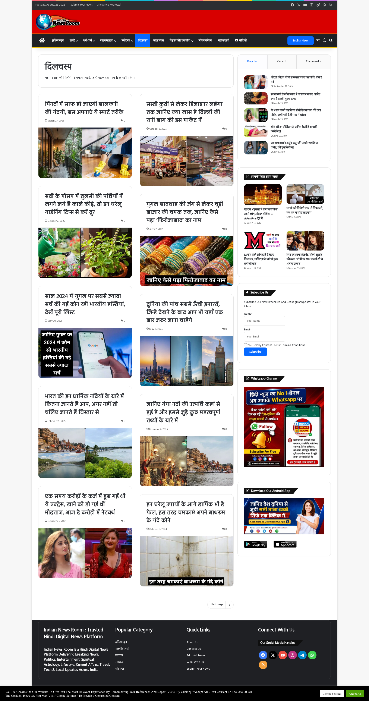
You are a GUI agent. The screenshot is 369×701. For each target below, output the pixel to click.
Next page (217, 604)
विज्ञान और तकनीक (180, 40)
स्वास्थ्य (119, 662)
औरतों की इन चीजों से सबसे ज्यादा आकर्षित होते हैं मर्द (296, 80)
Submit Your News (81, 5)
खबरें (72, 40)
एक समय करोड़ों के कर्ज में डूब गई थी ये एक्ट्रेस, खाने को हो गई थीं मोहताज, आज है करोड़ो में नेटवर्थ (85, 505)
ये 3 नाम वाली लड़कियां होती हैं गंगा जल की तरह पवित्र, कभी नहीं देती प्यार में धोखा (296, 112)
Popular (252, 61)
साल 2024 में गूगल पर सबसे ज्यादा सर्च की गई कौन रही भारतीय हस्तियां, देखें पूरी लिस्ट (85, 304)
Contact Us (194, 649)
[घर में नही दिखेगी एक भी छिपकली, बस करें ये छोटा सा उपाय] (305, 194)
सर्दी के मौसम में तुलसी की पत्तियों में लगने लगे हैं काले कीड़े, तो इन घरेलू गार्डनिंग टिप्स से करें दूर (84, 204)
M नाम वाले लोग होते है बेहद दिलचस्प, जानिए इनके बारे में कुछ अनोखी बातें (261, 259)
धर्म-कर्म (87, 40)
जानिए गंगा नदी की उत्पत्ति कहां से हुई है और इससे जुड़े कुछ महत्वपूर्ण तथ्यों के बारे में (183, 412)
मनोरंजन (126, 40)
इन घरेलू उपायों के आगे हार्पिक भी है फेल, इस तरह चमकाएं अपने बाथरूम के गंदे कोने (185, 513)
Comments (313, 61)
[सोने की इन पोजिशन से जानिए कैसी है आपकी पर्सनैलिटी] (256, 131)
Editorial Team (196, 655)
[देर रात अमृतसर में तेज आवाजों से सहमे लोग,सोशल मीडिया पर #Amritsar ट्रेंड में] (263, 194)
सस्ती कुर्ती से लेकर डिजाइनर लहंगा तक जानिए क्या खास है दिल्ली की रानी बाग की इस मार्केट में (184, 112)
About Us (192, 642)
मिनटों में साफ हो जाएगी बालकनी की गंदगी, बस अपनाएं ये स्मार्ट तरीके (84, 108)
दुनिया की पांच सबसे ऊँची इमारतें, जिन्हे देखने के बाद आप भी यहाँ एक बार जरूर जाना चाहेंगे (184, 313)
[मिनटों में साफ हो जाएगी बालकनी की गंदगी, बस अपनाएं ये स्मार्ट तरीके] (85, 153)
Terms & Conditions (293, 345)
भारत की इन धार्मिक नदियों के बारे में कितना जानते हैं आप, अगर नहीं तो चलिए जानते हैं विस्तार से (84, 405)
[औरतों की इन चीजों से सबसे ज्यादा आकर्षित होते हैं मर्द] (256, 82)
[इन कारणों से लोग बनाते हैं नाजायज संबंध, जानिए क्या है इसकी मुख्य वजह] (256, 98)
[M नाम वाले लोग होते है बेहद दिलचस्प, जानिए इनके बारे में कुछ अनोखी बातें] (263, 241)
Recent (282, 61)
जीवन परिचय (205, 40)
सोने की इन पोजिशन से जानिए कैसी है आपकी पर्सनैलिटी (294, 129)
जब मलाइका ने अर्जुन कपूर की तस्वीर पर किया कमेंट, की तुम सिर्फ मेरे (294, 145)
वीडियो (243, 40)
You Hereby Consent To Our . (276, 345)
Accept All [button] (355, 693)
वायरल (119, 655)
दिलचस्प (142, 40)
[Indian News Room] (58, 21)
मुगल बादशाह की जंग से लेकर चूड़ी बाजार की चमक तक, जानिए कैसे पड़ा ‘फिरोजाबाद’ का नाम (184, 212)
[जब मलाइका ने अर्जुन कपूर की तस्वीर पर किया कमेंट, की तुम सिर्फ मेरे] (256, 147)
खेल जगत (158, 40)
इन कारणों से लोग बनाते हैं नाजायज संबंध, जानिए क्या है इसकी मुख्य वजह (295, 96)
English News (300, 40)
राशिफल (119, 669)
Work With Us (195, 662)
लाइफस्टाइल (106, 40)
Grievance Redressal (109, 5)
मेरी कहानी (223, 40)
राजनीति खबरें (122, 649)
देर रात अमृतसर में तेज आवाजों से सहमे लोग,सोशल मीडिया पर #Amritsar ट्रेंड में (260, 214)
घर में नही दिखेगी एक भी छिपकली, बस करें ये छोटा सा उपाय (305, 210)
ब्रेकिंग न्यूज (58, 40)
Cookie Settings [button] (332, 693)
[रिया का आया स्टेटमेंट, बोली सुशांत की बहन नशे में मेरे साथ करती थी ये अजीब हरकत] (305, 241)
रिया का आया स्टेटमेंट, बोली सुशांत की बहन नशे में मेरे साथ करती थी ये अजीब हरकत (305, 259)
